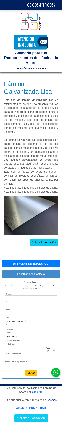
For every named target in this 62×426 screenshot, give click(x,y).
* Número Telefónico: (13, 340)
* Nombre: (9, 294)
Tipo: (48, 348)
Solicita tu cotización (44, 242)
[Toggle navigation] (6, 5)
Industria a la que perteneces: (16, 362)
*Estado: (8, 333)
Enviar (31, 372)
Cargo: (7, 317)
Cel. (55, 351)
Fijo (49, 351)
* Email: (8, 302)
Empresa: (8, 309)
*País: (7, 325)
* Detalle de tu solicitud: (14, 354)
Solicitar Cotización (31, 418)
